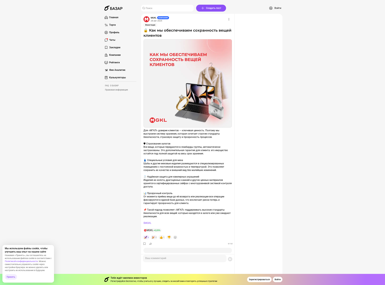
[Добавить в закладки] (144, 244)
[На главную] (113, 8)
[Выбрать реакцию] (175, 237)
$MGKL (147, 223)
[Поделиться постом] (150, 244)
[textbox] (184, 257)
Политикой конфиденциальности (21, 261)
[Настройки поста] (229, 19)
